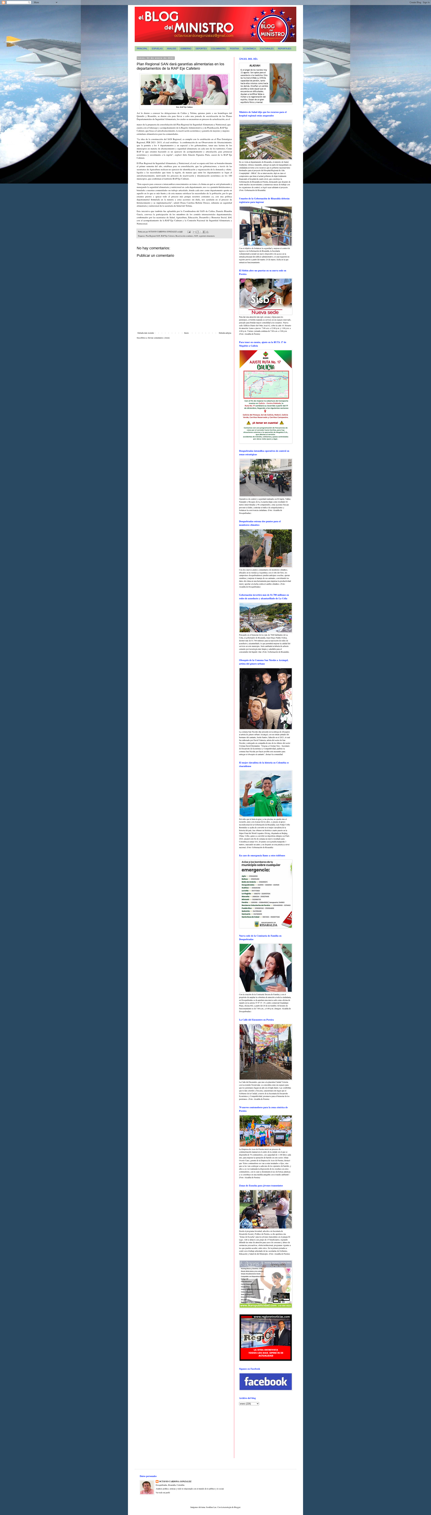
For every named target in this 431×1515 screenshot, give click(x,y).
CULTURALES (267, 48)
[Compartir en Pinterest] (207, 232)
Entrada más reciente (146, 332)
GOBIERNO (185, 48)
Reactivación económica (184, 236)
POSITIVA (234, 48)
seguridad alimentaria (207, 236)
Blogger (237, 1507)
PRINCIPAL (142, 48)
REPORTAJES (284, 48)
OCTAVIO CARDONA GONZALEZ (175, 1481)
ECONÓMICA (249, 48)
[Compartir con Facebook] (204, 232)
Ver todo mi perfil (163, 1492)
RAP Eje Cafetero (168, 236)
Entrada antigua (225, 332)
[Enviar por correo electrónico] (194, 232)
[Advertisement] (260, 1431)
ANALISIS (171, 48)
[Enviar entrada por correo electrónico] (189, 231)
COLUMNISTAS (218, 48)
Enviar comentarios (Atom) (159, 337)
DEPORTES (201, 48)
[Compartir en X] (201, 232)
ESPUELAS (157, 48)
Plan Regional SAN (153, 236)
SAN (196, 236)
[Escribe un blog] (197, 232)
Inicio (186, 332)
